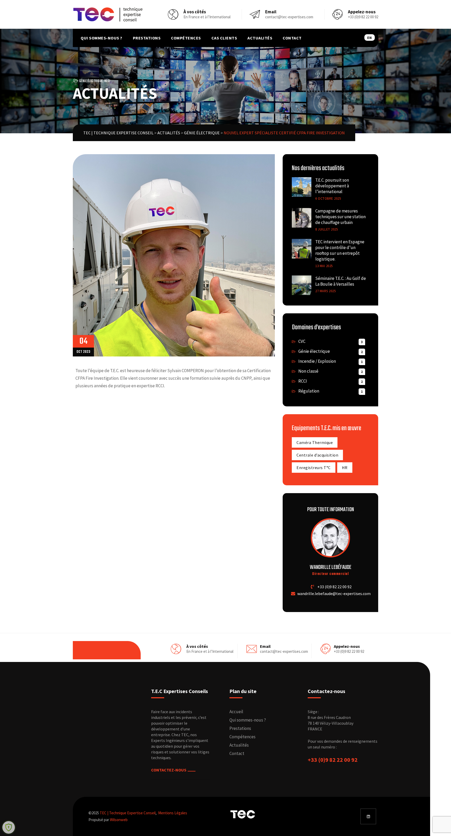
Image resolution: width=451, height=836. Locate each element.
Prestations (147, 38)
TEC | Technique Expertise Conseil (128, 812)
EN (369, 37)
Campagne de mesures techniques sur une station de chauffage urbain (340, 216)
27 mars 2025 (325, 291)
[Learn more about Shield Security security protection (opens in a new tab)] (8, 827)
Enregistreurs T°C (313, 467)
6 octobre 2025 (328, 198)
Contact (292, 38)
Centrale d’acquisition (317, 455)
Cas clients (224, 38)
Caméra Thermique (314, 442)
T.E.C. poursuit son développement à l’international (332, 185)
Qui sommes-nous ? (101, 38)
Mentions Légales (172, 812)
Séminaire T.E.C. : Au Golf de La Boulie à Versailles (340, 281)
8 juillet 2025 (326, 229)
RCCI (107, 81)
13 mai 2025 (324, 266)
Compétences (186, 38)
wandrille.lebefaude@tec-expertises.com (334, 593)
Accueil (236, 711)
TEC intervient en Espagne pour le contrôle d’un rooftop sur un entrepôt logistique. (339, 250)
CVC (301, 341)
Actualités (259, 38)
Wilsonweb (119, 819)
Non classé (308, 371)
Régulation (308, 391)
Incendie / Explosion (317, 361)
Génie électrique (91, 81)
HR (345, 467)
